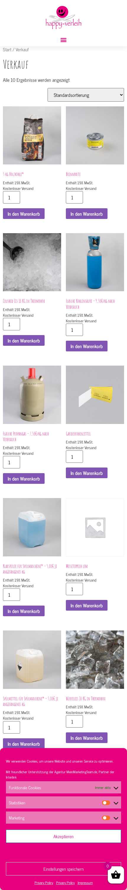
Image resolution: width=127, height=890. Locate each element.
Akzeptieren (63, 836)
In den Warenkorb (24, 213)
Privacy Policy (44, 883)
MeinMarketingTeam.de (81, 772)
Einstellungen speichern (63, 869)
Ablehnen (63, 852)
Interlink (11, 777)
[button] (64, 40)
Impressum (85, 883)
